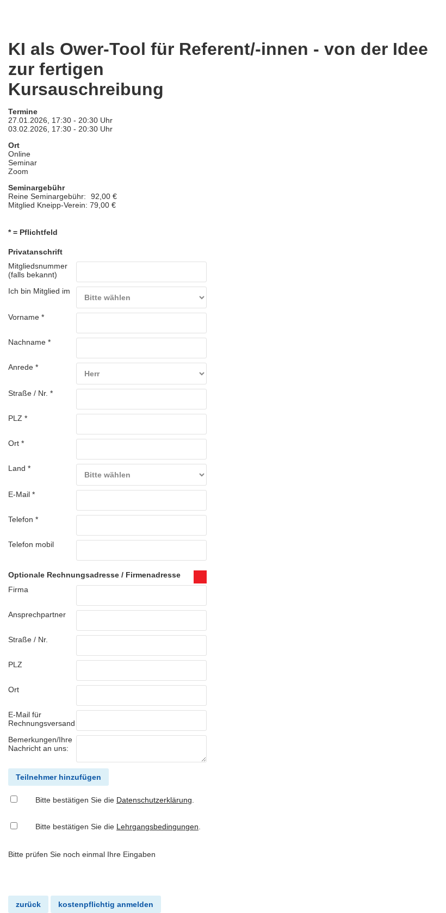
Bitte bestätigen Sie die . (114, 800)
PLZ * (17, 418)
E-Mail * (21, 494)
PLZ (15, 664)
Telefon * (23, 519)
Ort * (16, 443)
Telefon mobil (31, 544)
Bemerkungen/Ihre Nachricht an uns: (40, 744)
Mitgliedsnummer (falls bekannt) (37, 270)
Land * (19, 468)
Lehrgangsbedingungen (157, 826)
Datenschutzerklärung (154, 800)
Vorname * (26, 317)
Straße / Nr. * (30, 393)
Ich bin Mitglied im (39, 291)
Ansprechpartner (37, 614)
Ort (13, 689)
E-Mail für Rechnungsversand (41, 719)
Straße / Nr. (28, 639)
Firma (18, 589)
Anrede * (23, 367)
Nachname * (29, 342)
